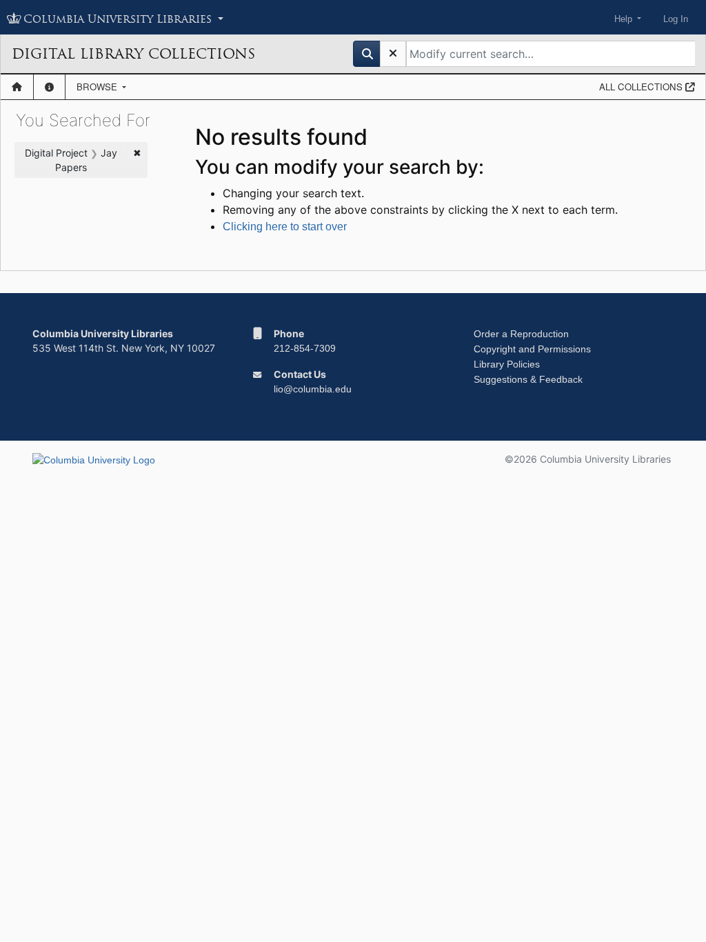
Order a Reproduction (521, 333)
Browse (98, 86)
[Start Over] (393, 54)
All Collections (642, 86)
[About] (49, 86)
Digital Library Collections (133, 54)
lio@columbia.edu (313, 388)
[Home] (17, 86)
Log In (675, 19)
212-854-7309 (305, 348)
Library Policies (507, 364)
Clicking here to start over (285, 226)
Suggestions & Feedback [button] (528, 379)
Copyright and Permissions (532, 348)
